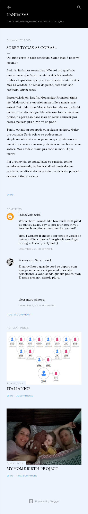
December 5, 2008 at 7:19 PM (36, 248)
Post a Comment (18, 314)
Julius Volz (26, 215)
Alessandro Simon (31, 260)
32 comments (24, 395)
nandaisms (17, 14)
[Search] (79, 6)
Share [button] (10, 194)
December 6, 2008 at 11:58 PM (36, 305)
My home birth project (32, 468)
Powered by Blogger (47, 501)
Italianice (18, 388)
